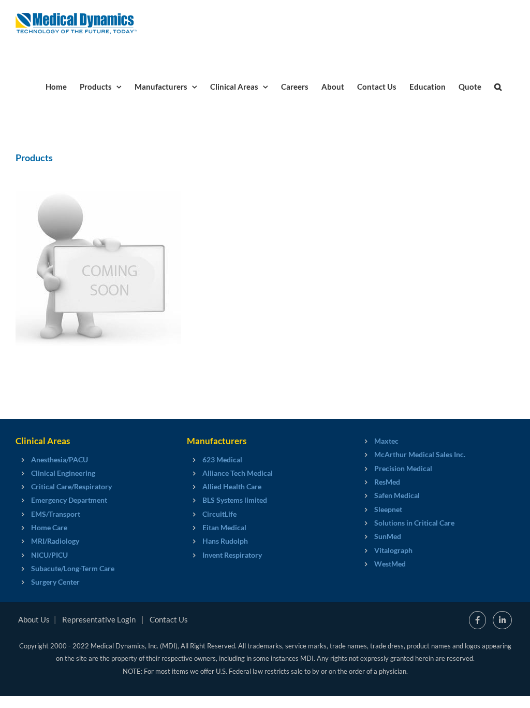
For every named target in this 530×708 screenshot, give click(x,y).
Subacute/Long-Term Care (72, 568)
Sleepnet (388, 509)
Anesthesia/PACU (59, 459)
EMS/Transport (55, 513)
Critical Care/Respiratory (71, 486)
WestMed (390, 563)
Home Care (49, 527)
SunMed (387, 536)
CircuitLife (219, 513)
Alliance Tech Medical (237, 473)
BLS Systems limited (234, 499)
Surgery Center (55, 581)
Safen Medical (397, 495)
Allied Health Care (231, 486)
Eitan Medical (224, 527)
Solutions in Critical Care (414, 522)
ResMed (387, 481)
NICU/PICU (49, 554)
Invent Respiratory (232, 554)
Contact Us (169, 619)
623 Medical (222, 459)
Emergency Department (69, 499)
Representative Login (99, 619)
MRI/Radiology (55, 540)
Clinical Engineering (63, 473)
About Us (34, 619)
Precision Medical (403, 468)
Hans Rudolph (225, 540)
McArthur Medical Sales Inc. (419, 454)
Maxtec (386, 440)
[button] (498, 86)
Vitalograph (393, 550)
